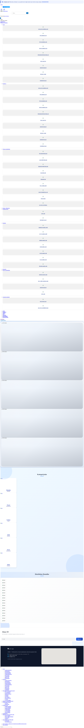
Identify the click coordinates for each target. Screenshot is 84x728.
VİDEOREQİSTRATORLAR (43, 54)
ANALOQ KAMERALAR (43, 29)
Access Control (8, 700)
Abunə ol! (79, 639)
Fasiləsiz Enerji (5, 209)
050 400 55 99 (45, 1)
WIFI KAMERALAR (43, 48)
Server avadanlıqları (6, 270)
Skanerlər (6, 694)
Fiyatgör (6, 699)
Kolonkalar (7, 720)
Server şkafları (7, 715)
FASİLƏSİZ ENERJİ (7, 702)
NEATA (4, 315)
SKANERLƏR (43, 172)
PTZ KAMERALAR (43, 42)
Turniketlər (7, 689)
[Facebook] (4, 10)
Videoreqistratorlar (8, 674)
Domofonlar (7, 678)
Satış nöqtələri (6, 6)
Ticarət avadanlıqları (6, 149)
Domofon (4, 269)
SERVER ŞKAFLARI (43, 274)
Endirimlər (2, 319)
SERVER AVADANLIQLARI (8, 714)
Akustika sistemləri (6, 297)
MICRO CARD (43, 74)
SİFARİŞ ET (2, 21)
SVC (4, 314)
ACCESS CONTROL (43, 205)
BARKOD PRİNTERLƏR (43, 166)
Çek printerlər (7, 692)
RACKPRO (5, 316)
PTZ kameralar (7, 672)
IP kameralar (7, 671)
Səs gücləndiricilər (8, 721)
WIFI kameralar (8, 673)
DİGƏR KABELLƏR (43, 266)
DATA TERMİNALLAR (43, 192)
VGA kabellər (7, 711)
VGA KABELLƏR (43, 259)
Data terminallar (8, 698)
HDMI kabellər (8, 708)
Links (1, 4)
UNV (4, 24)
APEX (4, 313)
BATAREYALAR (43, 220)
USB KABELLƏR (43, 246)
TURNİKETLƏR (43, 146)
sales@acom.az (12, 656)
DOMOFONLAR (43, 80)
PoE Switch (7, 675)
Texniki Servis (3, 320)
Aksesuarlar (7, 676)
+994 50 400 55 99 (13, 655)
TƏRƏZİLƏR (43, 179)
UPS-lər (6, 703)
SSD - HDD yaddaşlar (9, 716)
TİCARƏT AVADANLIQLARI (9, 690)
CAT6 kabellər (7, 710)
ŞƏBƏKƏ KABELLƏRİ (43, 227)
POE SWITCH (43, 61)
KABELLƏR (5, 705)
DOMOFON (5, 713)
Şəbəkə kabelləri (8, 706)
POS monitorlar (8, 691)
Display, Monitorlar (6, 208)
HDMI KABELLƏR (43, 240)
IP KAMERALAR (43, 35)
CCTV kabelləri (8, 707)
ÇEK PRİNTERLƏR (43, 160)
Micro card (7, 677)
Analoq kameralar (8, 670)
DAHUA (4, 83)
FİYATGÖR (43, 198)
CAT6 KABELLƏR (43, 253)
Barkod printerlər (8, 693)
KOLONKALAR (43, 301)
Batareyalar (7, 704)
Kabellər (4, 223)
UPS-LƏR (43, 213)
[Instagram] (1, 10)
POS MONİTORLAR (43, 153)
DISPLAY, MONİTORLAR (8, 701)
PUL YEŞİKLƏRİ (43, 185)
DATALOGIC (5, 317)
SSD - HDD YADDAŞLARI (43, 281)
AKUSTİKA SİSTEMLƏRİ (8, 719)
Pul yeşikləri (7, 697)
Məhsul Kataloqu (4, 22)
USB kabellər (7, 709)
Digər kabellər (7, 712)
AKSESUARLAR (43, 67)
